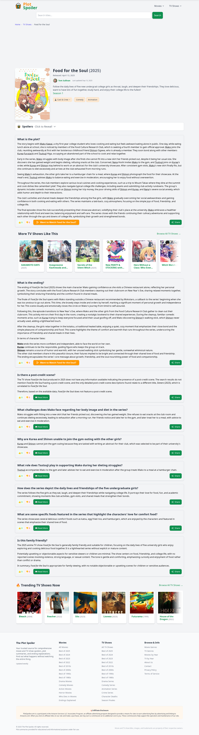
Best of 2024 (64, 654)
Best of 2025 (64, 651)
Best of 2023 (64, 658)
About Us (148, 662)
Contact (147, 666)
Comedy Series (108, 685)
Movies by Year (151, 654)
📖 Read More (41, 397)
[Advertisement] (99, 47)
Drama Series (108, 681)
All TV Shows (107, 647)
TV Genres (149, 651)
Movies (158, 5)
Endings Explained (67, 700)
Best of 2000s (65, 670)
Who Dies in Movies (68, 696)
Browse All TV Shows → (169, 233)
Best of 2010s (65, 666)
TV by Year (149, 658)
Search (157, 15)
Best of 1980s (65, 677)
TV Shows (174, 5)
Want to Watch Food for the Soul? (58, 222)
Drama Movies (65, 681)
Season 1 (58, 93)
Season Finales (108, 700)
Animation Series (109, 689)
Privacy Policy (150, 670)
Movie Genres (150, 647)
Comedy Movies (66, 685)
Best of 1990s (65, 673)
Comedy (79, 99)
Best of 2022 (64, 662)
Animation (92, 99)
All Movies (63, 647)
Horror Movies (65, 692)
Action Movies (65, 689)
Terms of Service (151, 673)
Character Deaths (110, 696)
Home (17, 24)
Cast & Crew (62, 99)
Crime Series (107, 692)
